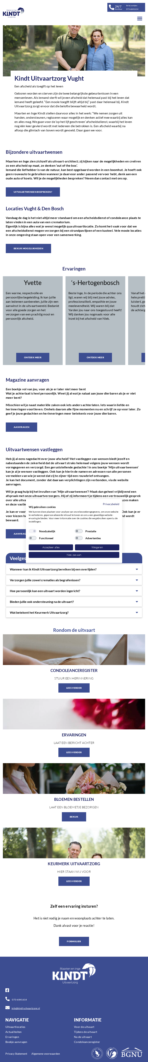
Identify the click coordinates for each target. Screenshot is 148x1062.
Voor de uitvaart (84, 1026)
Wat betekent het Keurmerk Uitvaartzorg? (39, 612)
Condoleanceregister (87, 1041)
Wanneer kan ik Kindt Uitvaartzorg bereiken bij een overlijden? (53, 569)
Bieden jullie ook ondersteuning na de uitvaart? (42, 601)
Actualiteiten (13, 1031)
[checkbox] (32, 531)
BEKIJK (74, 816)
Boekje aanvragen (16, 1041)
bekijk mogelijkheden (28, 248)
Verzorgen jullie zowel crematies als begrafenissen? (45, 580)
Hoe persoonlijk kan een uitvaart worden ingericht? (45, 591)
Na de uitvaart (83, 1036)
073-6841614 (19, 999)
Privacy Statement (16, 1053)
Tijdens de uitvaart (85, 1031)
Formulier (74, 941)
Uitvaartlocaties (15, 1026)
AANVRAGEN (21, 427)
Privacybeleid (111, 503)
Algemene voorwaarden (45, 1053)
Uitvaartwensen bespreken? (33, 191)
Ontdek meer (32, 357)
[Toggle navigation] (139, 18)
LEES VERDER (74, 687)
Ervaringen (12, 1036)
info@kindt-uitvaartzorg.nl (26, 1008)
